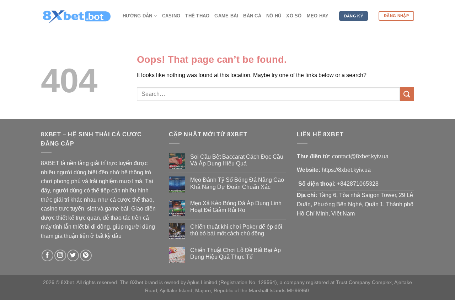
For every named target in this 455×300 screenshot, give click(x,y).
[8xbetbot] (76, 16)
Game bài (226, 15)
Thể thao (197, 15)
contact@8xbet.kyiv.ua (360, 156)
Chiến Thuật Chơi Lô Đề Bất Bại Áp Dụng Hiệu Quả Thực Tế (235, 253)
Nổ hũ (273, 15)
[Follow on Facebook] (47, 255)
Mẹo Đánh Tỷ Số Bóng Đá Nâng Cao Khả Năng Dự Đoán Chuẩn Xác (237, 183)
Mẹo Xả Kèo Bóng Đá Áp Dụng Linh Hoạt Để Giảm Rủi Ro (236, 206)
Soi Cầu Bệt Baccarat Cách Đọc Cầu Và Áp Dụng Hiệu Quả (236, 160)
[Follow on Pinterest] (86, 255)
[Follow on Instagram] (60, 255)
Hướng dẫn (137, 15)
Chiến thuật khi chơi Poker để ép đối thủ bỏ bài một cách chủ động (236, 230)
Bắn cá (252, 15)
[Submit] (407, 94)
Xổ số (293, 15)
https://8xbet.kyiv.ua (346, 170)
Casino (171, 15)
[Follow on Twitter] (73, 255)
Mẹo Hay (318, 15)
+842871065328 (358, 184)
